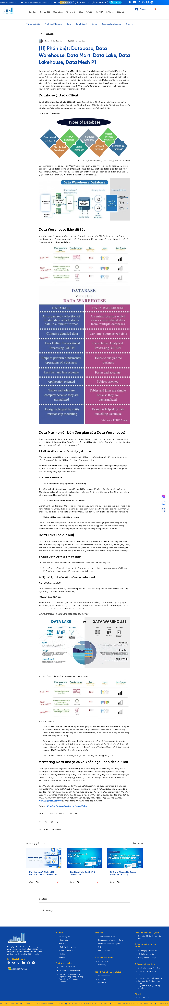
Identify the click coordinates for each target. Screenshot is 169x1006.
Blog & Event (81, 24)
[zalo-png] (151, 2)
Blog (69, 24)
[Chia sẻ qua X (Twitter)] (46, 822)
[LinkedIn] (143, 2)
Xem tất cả (138, 843)
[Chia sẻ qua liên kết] (58, 822)
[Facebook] (130, 2)
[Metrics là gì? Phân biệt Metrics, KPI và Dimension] (44, 858)
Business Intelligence (111, 24)
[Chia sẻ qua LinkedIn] (52, 822)
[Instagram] (147, 2)
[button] (32, 12)
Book (94, 24)
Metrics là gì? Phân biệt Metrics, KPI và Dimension (43, 873)
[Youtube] (134, 2)
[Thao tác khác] (128, 40)
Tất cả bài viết (33, 24)
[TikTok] (138, 2)
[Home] (41, 33)
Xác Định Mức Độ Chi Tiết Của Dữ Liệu (83, 873)
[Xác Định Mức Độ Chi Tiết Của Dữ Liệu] (85, 858)
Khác (128, 24)
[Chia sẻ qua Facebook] (40, 822)
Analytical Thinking (53, 24)
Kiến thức (74, 813)
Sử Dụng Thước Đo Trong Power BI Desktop (123, 873)
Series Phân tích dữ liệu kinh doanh (53, 813)
